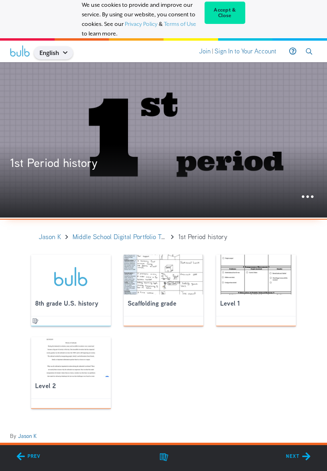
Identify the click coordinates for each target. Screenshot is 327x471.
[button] (68, 53)
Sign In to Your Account (245, 51)
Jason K (27, 436)
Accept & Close (225, 12)
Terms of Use (180, 24)
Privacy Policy (141, 24)
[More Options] (307, 197)
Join (205, 51)
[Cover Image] (163, 140)
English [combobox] (49, 52)
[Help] (292, 51)
